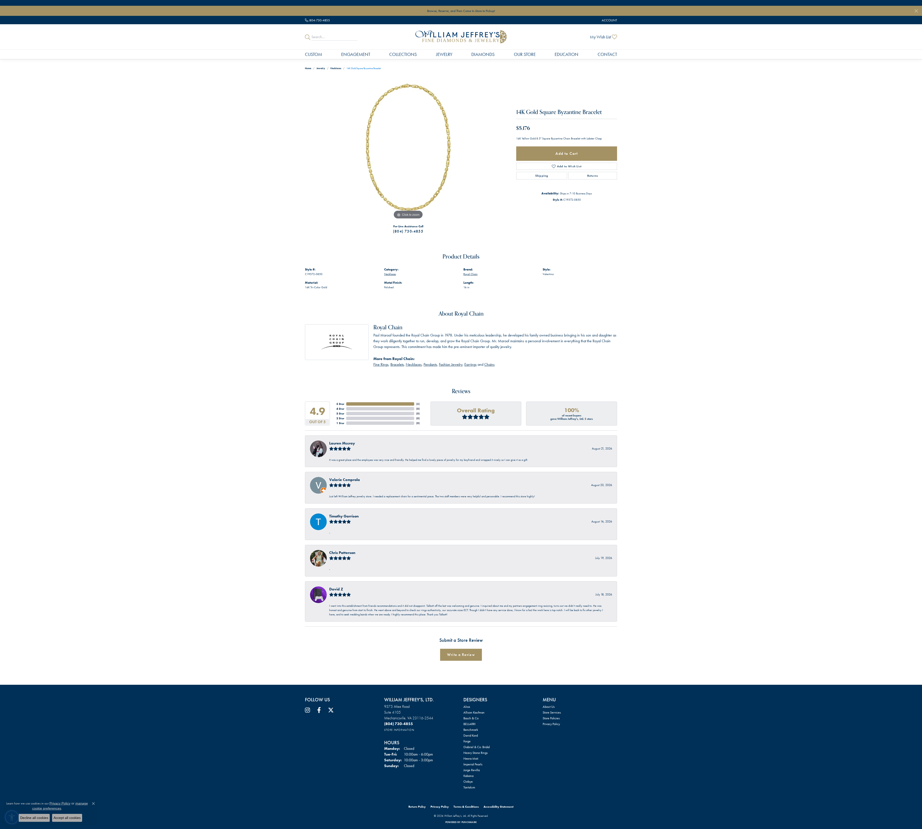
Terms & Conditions (466, 807)
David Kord (470, 735)
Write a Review (461, 654)
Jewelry (444, 54)
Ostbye (468, 781)
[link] (317, 20)
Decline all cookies (34, 818)
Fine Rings (380, 364)
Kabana (468, 776)
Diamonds (483, 54)
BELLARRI (469, 724)
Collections (403, 54)
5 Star (340, 404)
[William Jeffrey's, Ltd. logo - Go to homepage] (461, 36)
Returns (592, 176)
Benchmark (470, 729)
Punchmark (469, 822)
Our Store (525, 54)
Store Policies (551, 718)
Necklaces (335, 68)
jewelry (320, 68)
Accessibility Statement (499, 807)
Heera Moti (470, 758)
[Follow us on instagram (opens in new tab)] (307, 710)
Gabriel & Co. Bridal (476, 747)
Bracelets (397, 364)
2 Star (340, 418)
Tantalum (469, 787)
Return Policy (417, 807)
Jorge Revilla (471, 770)
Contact (607, 54)
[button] (609, 20)
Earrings (470, 364)
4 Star (340, 409)
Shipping (541, 176)
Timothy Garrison (344, 516)
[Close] (916, 11)
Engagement (355, 54)
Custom (313, 54)
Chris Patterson (342, 552)
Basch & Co (471, 718)
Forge (467, 741)
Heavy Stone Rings (475, 753)
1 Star (340, 423)
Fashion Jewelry (450, 364)
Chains (489, 364)
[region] (408, 148)
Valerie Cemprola (344, 479)
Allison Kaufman (474, 712)
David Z (336, 589)
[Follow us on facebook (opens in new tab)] (319, 710)
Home (308, 68)
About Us (549, 706)
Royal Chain (470, 274)
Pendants (430, 364)
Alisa (466, 706)
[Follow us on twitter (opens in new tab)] (331, 710)
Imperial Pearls (472, 764)
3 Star (340, 413)
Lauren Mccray (342, 443)
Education (566, 54)
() (418, 404)
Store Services (552, 712)
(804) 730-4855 (408, 231)
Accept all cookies (67, 818)
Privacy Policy (551, 724)
